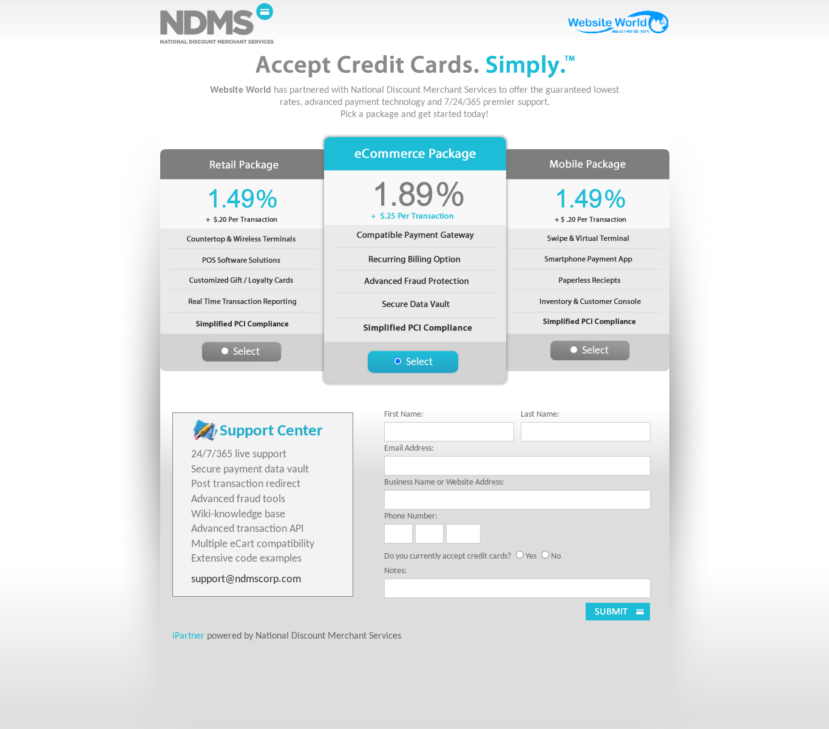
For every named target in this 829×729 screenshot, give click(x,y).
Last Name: (540, 414)
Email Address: (409, 448)
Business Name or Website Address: (444, 482)
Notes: (395, 571)
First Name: (404, 414)
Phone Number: (411, 516)
